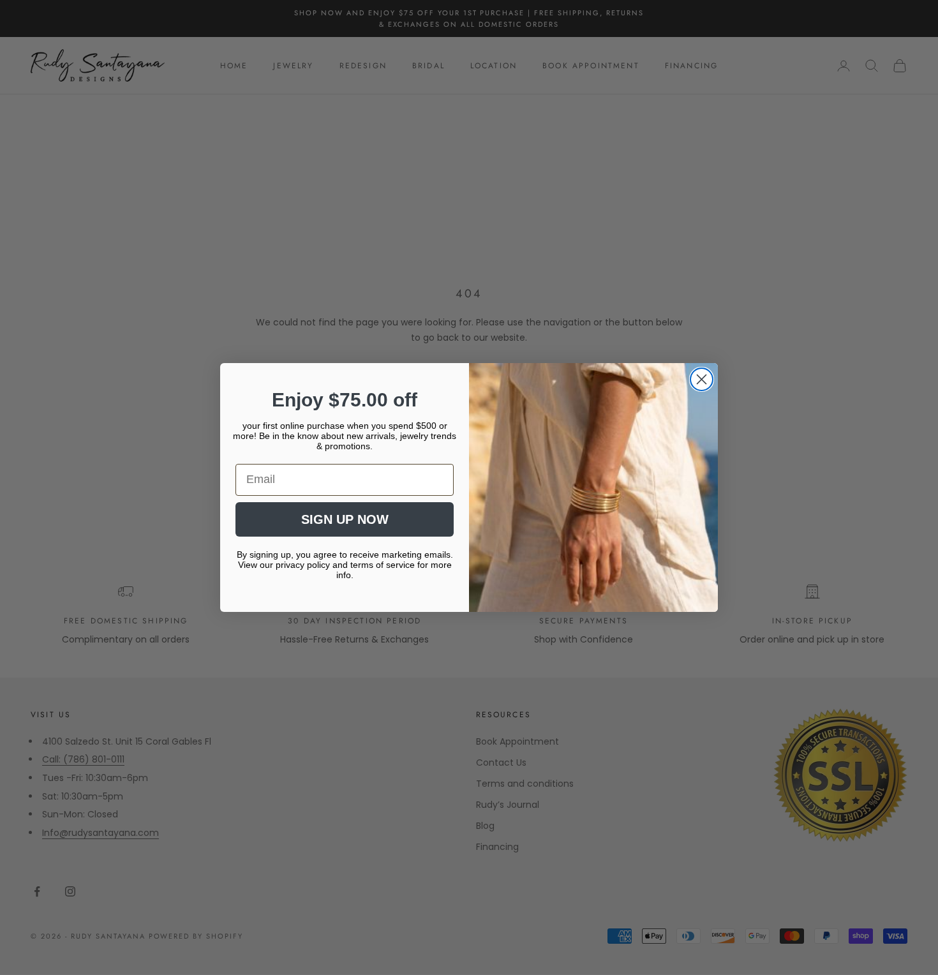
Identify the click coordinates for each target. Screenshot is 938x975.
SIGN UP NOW (345, 519)
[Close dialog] (701, 379)
